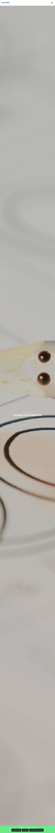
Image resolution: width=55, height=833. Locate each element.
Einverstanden (16, 830)
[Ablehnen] (53, 829)
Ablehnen (25, 830)
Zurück (27, 419)
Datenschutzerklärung (36, 830)
